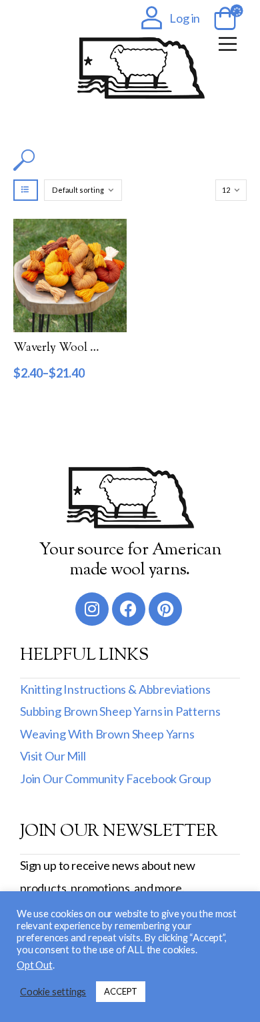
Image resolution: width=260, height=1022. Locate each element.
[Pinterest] (165, 609)
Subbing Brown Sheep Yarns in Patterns (120, 711)
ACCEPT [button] (120, 991)
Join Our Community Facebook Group (115, 778)
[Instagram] (92, 609)
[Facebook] (128, 609)
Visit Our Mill (52, 755)
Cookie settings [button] (53, 991)
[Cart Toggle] (223, 19)
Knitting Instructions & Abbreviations (115, 689)
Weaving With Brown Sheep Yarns (107, 733)
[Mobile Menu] (228, 44)
